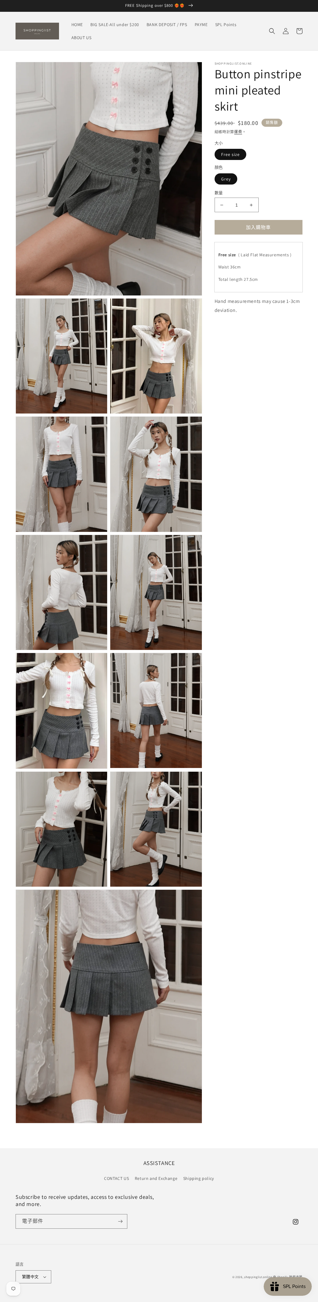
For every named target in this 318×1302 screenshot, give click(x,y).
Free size (230, 154)
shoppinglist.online (258, 1277)
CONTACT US (116, 1178)
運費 (238, 132)
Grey (226, 179)
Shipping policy (198, 1178)
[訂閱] (120, 1221)
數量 (219, 192)
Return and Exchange (156, 1178)
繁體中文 (30, 1276)
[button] (272, 31)
